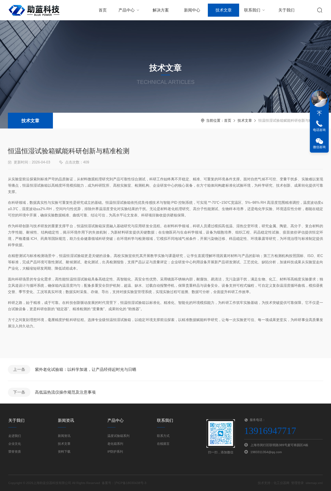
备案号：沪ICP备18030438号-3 (124, 483)
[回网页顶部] (319, 113)
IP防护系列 (115, 451)
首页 (103, 10)
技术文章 (223, 10)
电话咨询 (319, 130)
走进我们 (14, 436)
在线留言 (163, 443)
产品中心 (126, 10)
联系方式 (163, 436)
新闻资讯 (64, 436)
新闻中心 (192, 10)
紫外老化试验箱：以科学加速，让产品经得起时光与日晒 (85, 369)
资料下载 (64, 451)
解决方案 (161, 10)
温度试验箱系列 (118, 436)
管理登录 (297, 483)
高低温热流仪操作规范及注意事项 (65, 392)
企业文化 (14, 443)
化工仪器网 (281, 483)
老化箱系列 (115, 443)
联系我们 (252, 10)
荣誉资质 (14, 451)
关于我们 (286, 10)
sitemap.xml (314, 483)
